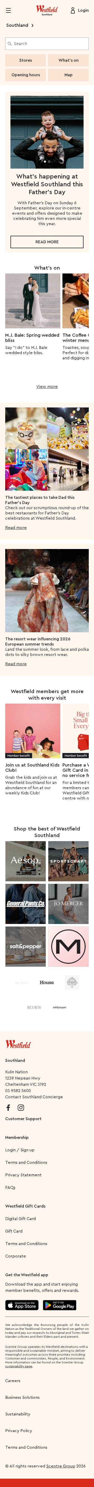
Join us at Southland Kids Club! (32, 768)
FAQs (10, 1187)
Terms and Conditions (26, 1162)
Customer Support (23, 1119)
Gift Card (13, 1231)
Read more (47, 242)
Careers (12, 1381)
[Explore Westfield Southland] (47, 10)
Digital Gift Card (20, 1219)
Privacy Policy (18, 1431)
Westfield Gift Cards (25, 1206)
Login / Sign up (19, 1150)
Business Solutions (22, 1397)
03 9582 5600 (18, 1091)
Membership (17, 1137)
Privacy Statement (23, 1175)
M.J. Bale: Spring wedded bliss (32, 338)
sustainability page (18, 1366)
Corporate (15, 1256)
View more (47, 387)
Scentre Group (60, 1466)
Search (20, 44)
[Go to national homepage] (18, 1043)
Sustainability (17, 1414)
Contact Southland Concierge (34, 1097)
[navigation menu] (11, 10)
